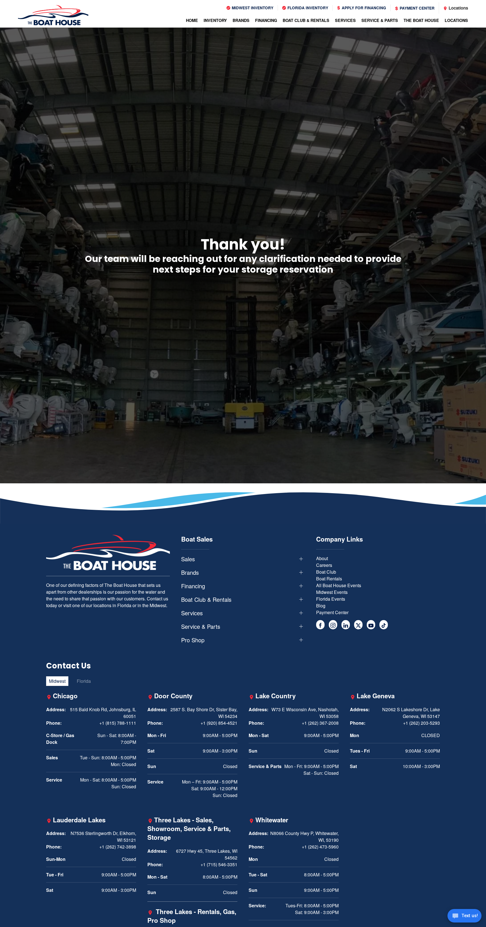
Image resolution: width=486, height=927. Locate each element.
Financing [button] (266, 20)
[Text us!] (464, 916)
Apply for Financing (363, 7)
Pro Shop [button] (192, 640)
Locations (457, 8)
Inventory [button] (215, 20)
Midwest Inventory (252, 7)
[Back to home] (53, 15)
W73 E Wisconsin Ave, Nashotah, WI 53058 (305, 712)
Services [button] (345, 20)
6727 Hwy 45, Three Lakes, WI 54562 (206, 854)
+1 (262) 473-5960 (320, 846)
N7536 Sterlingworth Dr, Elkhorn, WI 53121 (103, 836)
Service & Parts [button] (379, 20)
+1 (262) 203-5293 (421, 723)
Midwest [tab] (57, 681)
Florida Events (330, 599)
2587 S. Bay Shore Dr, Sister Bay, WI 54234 (203, 712)
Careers (324, 565)
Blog (320, 605)
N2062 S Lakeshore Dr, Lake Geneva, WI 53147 (411, 712)
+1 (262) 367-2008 (320, 723)
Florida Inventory (307, 7)
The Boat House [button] (421, 20)
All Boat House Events (338, 585)
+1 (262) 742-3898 (117, 846)
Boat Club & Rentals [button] (306, 20)
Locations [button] (456, 20)
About (322, 558)
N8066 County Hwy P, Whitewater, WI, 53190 (304, 836)
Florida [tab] (84, 681)
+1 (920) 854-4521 (219, 723)
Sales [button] (188, 559)
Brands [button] (241, 20)
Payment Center (417, 8)
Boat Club (326, 572)
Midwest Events (332, 592)
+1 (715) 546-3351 (219, 864)
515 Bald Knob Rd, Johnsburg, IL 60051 (103, 712)
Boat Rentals (329, 578)
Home (192, 20)
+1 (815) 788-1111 (117, 723)
